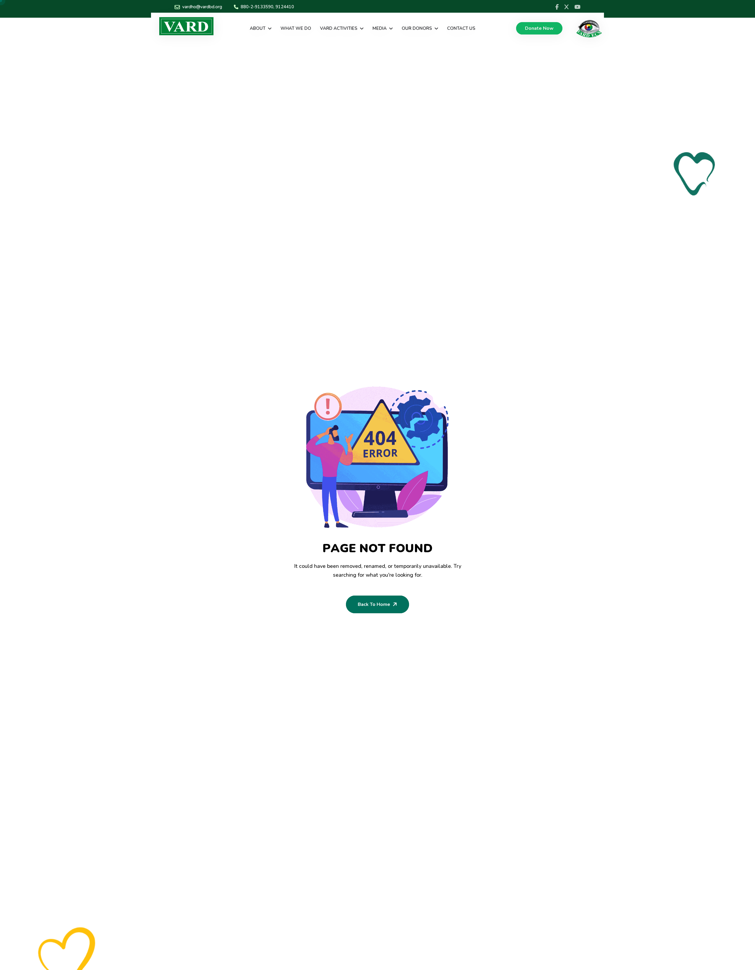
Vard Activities (338, 28)
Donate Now (539, 28)
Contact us (461, 28)
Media (379, 28)
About (257, 28)
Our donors (417, 28)
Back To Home (374, 604)
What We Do (295, 28)
